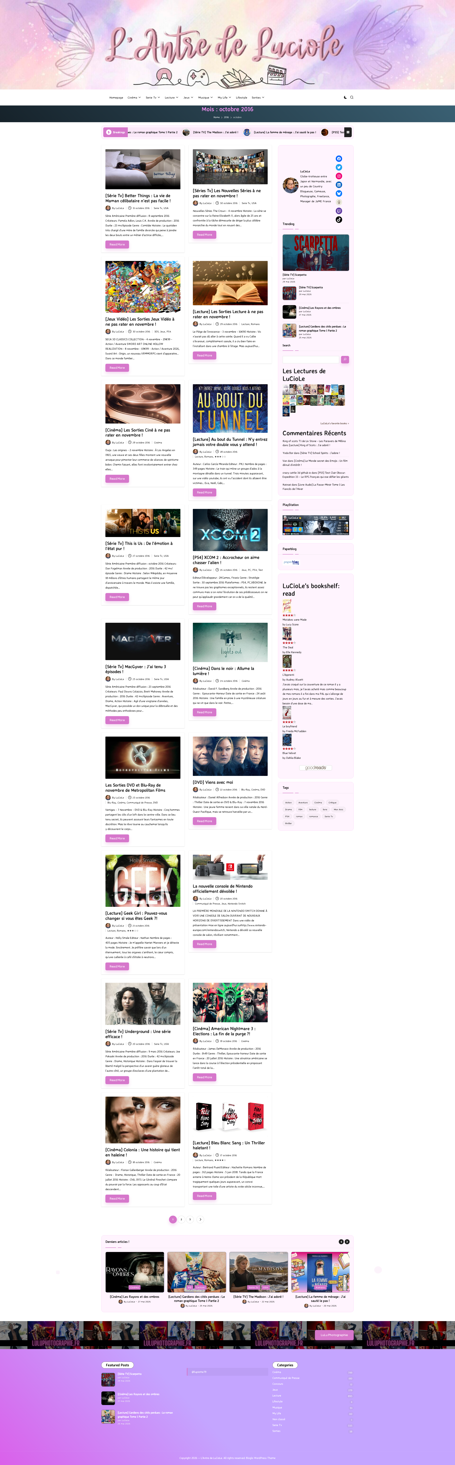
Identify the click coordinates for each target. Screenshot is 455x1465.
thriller (288, 823)
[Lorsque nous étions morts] (293, 409)
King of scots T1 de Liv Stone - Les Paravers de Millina (314, 441)
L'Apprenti (288, 674)
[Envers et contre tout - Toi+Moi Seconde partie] (293, 400)
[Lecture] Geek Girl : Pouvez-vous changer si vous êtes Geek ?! (136, 915)
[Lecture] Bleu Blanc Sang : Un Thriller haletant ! (229, 1145)
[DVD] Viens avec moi (213, 782)
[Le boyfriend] (287, 712)
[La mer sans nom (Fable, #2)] (306, 399)
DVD (155, 802)
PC (249, 569)
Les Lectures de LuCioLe (304, 374)
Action (288, 802)
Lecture (246, 324)
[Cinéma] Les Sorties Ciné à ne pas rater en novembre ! (137, 432)
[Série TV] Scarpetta (294, 275)
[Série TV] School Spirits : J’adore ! (320, 453)
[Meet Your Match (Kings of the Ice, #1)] (293, 389)
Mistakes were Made (295, 619)
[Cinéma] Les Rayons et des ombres (320, 308)
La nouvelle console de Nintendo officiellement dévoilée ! (223, 888)
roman (299, 816)
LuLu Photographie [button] (334, 1335)
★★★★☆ (220, 1160)
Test (260, 569)
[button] (200, 1219)
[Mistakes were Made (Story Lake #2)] (287, 605)
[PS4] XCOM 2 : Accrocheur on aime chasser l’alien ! (226, 560)
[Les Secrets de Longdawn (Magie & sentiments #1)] (341, 390)
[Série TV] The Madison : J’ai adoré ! (197, 1297)
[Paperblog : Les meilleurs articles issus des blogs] (291, 562)
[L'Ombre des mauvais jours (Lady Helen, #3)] (327, 400)
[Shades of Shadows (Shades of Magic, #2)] (341, 400)
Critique (332, 802)
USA (166, 208)
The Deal (288, 647)
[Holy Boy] (299, 389)
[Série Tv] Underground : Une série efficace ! (138, 1034)
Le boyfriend (290, 726)
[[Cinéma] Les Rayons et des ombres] (289, 312)
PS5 (320, 1287)
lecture (312, 809)
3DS (156, 331)
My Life (276, 1413)
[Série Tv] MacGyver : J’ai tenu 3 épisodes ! (135, 669)
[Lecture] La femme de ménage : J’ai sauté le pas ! (155, 132)
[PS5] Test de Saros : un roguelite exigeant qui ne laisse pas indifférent (245, 132)
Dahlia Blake (293, 758)
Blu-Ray (112, 802)
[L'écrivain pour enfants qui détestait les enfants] (334, 389)
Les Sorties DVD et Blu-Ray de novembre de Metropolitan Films (135, 787)
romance (313, 816)
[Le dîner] (286, 390)
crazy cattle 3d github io (297, 472)
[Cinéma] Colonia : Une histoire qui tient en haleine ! (142, 1152)
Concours (277, 1383)
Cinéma (158, 442)
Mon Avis (338, 809)
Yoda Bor (288, 453)
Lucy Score (292, 624)
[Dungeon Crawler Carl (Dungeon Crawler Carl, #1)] (320, 389)
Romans (255, 324)
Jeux (162, 331)
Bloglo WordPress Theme (260, 1458)
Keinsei (287, 484)
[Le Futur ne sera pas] (327, 388)
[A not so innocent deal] (313, 389)
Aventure (303, 802)
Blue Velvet (289, 753)
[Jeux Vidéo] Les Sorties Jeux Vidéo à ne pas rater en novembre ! (140, 321)
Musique (277, 1407)
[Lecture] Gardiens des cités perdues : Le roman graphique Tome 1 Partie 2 (322, 328)
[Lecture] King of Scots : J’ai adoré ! (309, 445)
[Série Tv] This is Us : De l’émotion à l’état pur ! (139, 546)
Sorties (276, 1431)
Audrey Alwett (294, 679)
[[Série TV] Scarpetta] (316, 253)
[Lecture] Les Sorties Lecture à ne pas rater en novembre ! (228, 314)
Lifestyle (277, 1401)
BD (128, 1287)
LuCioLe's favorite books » (335, 423)
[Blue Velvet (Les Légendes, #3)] (287, 739)
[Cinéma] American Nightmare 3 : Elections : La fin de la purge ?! (224, 1031)
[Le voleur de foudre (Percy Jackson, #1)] (313, 400)
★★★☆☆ (220, 456)
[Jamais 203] (306, 389)
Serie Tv (158, 208)
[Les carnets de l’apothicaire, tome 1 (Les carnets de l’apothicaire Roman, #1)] (320, 400)
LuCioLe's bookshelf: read (311, 589)
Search (286, 345)
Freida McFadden (296, 731)
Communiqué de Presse (139, 802)
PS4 (169, 331)
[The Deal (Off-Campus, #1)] (287, 633)
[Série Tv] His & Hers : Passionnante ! (327, 132)
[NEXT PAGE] (200, 1219)
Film (301, 809)
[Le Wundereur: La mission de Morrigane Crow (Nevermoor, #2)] (334, 400)
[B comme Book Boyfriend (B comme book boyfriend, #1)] (286, 400)
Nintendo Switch (237, 903)
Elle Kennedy (293, 652)
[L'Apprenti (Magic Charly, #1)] (287, 661)
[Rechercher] (345, 359)
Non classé (278, 1419)
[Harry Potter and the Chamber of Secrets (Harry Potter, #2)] (299, 400)
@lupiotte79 (199, 1372)
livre (325, 809)
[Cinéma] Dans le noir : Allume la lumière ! (223, 671)
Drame (288, 809)
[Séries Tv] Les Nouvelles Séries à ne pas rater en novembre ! (227, 193)
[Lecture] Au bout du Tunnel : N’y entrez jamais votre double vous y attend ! (230, 442)
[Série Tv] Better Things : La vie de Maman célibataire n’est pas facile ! (138, 198)
